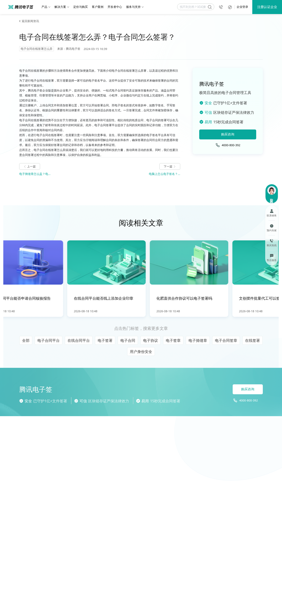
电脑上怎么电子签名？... (164, 174)
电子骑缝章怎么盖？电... (35, 174)
